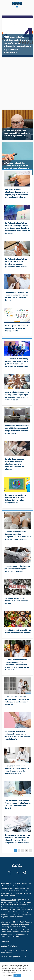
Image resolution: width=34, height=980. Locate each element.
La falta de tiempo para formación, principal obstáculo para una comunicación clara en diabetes (14, 464)
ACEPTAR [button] (17, 976)
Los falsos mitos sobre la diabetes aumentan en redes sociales (16, 600)
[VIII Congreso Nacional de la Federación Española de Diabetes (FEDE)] (17, 315)
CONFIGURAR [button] (7, 976)
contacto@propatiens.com (16, 957)
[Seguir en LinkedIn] (17, 873)
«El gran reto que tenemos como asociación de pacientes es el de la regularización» (17, 133)
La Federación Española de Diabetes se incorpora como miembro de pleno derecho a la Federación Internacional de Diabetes (17, 228)
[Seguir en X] (10, 873)
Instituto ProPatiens (8, 900)
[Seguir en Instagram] (24, 873)
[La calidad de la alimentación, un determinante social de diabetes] (17, 619)
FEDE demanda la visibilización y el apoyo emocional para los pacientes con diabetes (17, 568)
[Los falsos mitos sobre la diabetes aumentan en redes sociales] (17, 587)
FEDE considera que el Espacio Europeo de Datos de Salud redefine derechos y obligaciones (17, 62)
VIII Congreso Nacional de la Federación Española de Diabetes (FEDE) (16, 328)
